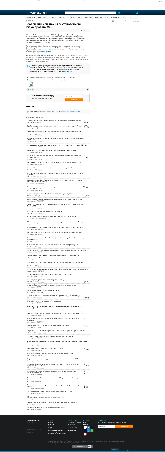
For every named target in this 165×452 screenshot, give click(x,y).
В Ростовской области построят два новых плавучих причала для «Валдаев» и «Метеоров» (56, 222)
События (61, 17)
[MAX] (85, 430)
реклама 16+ (161, 1)
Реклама (50, 427)
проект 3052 (68, 80)
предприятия (46, 52)
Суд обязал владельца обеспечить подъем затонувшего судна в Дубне (49, 274)
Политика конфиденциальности (56, 432)
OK (89, 446)
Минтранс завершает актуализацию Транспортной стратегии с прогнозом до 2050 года (54, 232)
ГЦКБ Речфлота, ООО (69, 77)
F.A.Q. (49, 436)
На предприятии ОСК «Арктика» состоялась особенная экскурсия (48, 325)
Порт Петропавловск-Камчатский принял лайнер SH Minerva (46, 407)
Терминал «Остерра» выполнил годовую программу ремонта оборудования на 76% (53, 402)
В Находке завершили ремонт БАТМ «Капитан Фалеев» (44, 211)
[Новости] (31, 84)
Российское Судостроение (74, 422)
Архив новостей (72, 430)
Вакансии (85, 424)
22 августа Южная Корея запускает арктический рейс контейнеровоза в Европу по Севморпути (57, 269)
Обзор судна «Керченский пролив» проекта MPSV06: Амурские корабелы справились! (54, 120)
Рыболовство (88, 17)
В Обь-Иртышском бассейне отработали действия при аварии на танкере (50, 353)
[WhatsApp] (92, 430)
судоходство (40, 201)
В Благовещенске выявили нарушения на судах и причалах (46, 397)
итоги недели (41, 367)
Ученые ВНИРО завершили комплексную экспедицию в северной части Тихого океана (54, 162)
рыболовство (41, 164)
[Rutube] (92, 427)
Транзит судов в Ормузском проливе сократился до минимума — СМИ (49, 391)
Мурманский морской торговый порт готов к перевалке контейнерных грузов (51, 285)
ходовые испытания (44, 80)
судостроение (39, 21)
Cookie (85, 446)
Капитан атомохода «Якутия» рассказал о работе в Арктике (46, 348)
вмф (39, 195)
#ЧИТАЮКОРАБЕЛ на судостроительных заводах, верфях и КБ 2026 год (50, 336)
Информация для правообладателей (57, 433)
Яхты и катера (115, 17)
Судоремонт (52, 17)
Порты (80, 17)
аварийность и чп (42, 176)
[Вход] (137, 13)
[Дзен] (85, 427)
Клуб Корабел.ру (52, 429)
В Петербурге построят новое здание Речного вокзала (44, 301)
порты (39, 246)
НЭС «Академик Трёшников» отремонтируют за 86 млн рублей (47, 280)
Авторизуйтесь (63, 111)
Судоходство (42, 17)
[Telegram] (88, 430)
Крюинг (70, 425)
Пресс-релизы (71, 17)
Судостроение (31, 17)
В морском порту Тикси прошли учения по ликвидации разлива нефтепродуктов (52, 245)
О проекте (50, 422)
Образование (104, 17)
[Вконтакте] (88, 427)
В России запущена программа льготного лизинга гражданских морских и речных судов (55, 227)
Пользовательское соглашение (55, 430)
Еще (123, 17)
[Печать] (87, 89)
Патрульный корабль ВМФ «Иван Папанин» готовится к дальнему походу (50, 194)
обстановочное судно (57, 80)
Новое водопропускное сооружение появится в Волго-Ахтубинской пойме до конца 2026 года (57, 145)
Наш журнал (51, 424)
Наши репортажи (72, 429)
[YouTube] (85, 434)
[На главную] (36, 13)
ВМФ (96, 17)
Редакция (50, 425)
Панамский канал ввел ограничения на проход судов (44, 290)
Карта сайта (51, 435)
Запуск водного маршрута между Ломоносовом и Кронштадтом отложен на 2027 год (54, 359)
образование (41, 388)
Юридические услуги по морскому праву (32, 431)
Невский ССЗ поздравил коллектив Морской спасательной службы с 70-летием (52, 168)
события (40, 128)
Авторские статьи (72, 427)
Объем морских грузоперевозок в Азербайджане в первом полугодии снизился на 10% (54, 199)
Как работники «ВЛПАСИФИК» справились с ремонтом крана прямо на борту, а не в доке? (56, 331)
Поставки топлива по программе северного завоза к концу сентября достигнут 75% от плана (56, 250)
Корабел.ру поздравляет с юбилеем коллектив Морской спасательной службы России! (54, 126)
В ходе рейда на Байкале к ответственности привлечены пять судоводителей (51, 150)
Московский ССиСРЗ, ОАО (54, 77)
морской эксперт (41, 332)
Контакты (85, 422)
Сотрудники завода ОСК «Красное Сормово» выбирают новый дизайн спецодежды (53, 295)
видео (39, 122)
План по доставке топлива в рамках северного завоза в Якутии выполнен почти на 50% (55, 313)
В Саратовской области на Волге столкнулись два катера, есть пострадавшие (51, 216)
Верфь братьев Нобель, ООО (37, 77)
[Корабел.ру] (33, 420)
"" (67, 71)
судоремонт (40, 213)
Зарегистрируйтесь (75, 111)
